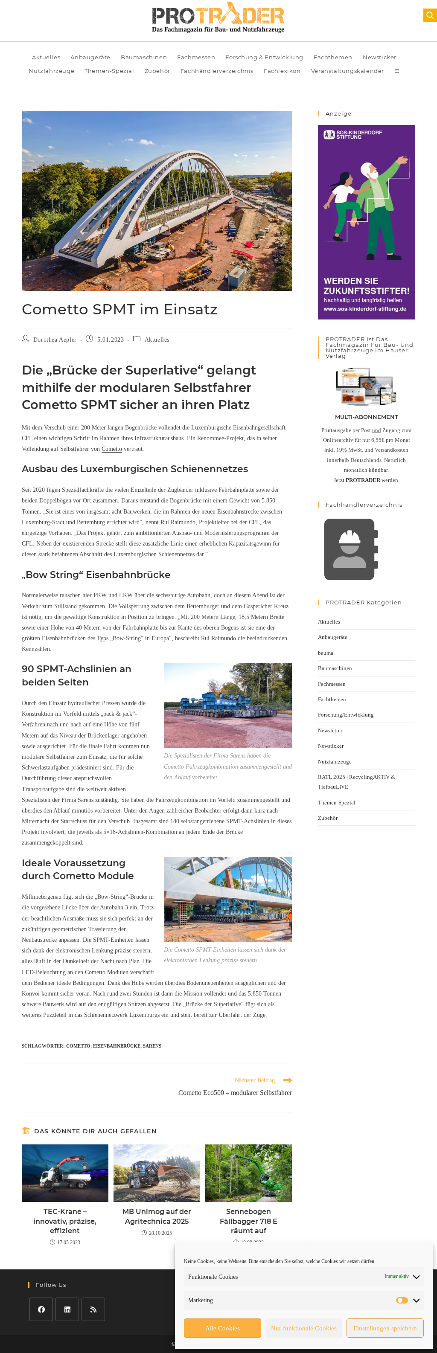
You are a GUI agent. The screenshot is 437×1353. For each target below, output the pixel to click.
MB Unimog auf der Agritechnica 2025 (156, 1216)
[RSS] (93, 1309)
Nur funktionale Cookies (304, 1328)
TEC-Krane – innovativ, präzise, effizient (64, 1221)
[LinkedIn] (67, 1309)
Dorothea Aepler (55, 340)
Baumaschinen (144, 57)
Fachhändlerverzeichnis (217, 70)
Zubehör (157, 70)
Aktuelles (46, 57)
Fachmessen (196, 57)
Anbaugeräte (90, 57)
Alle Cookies (222, 1328)
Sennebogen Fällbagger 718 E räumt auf (248, 1221)
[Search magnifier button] (430, 15)
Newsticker (379, 57)
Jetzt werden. (366, 480)
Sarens (152, 1045)
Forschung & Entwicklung (264, 57)
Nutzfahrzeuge (51, 70)
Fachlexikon (282, 70)
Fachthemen (333, 57)
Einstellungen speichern (385, 1328)
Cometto (112, 449)
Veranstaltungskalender (347, 70)
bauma (325, 653)
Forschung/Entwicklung (346, 714)
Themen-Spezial (109, 70)
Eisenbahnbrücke (116, 1045)
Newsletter (330, 730)
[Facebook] (41, 1309)
